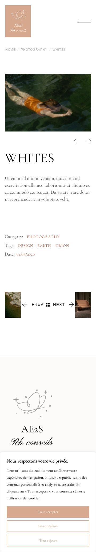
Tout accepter (48, 511)
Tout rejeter (48, 540)
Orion (62, 245)
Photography (43, 236)
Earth (44, 245)
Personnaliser (48, 526)
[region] (48, 502)
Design (25, 245)
